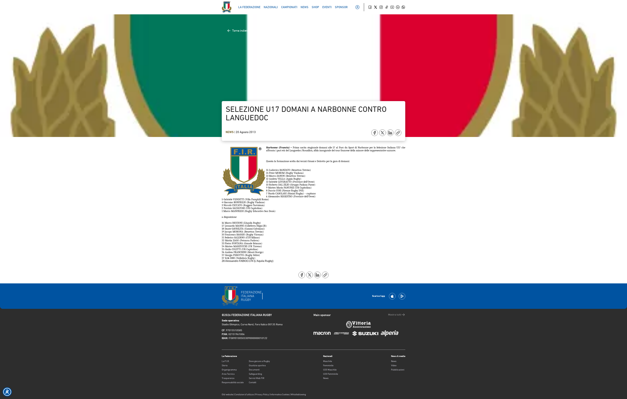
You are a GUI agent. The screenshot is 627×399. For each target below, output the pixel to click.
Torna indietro (241, 30)
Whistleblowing (298, 394)
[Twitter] (376, 7)
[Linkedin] (398, 7)
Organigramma (229, 369)
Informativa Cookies (279, 394)
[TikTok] (387, 7)
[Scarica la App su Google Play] (402, 296)
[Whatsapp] (403, 7)
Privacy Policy (262, 394)
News (230, 132)
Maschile (327, 361)
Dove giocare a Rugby (259, 361)
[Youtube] (392, 7)
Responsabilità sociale (233, 382)
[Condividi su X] (382, 132)
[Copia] (398, 132)
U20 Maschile (330, 369)
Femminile (328, 365)
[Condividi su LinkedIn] (390, 132)
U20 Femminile (330, 374)
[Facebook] (370, 7)
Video (393, 365)
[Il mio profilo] (357, 7)
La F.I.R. (225, 361)
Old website (227, 394)
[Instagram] (381, 7)
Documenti (254, 369)
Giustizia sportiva (257, 365)
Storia (224, 365)
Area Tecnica (228, 374)
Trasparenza (228, 378)
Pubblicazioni (397, 369)
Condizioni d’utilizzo (244, 394)
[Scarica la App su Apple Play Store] (392, 296)
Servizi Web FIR (256, 378)
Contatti (252, 382)
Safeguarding (255, 374)
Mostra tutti (394, 314)
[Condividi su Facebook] (374, 132)
